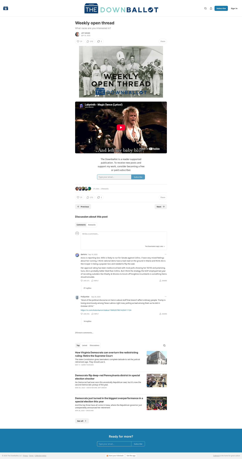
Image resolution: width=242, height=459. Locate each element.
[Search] (205, 8)
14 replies (87, 321)
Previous (85, 206)
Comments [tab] (81, 225)
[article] (121, 360)
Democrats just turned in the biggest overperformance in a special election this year (109, 400)
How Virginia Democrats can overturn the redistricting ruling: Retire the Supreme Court (106, 354)
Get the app (131, 456)
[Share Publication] (211, 8)
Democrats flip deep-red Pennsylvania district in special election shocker (107, 377)
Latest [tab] (84, 345)
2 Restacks (105, 189)
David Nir (90, 388)
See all (80, 421)
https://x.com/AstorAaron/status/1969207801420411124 (106, 310)
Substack (216, 456)
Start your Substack (116, 456)
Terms (31, 456)
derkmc (84, 254)
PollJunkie (85, 296)
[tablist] (86, 224)
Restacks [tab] (91, 225)
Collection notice (40, 456)
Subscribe (221, 8)
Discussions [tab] (94, 345)
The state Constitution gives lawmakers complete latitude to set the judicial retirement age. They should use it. (107, 360)
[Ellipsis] (166, 254)
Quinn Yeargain (87, 365)
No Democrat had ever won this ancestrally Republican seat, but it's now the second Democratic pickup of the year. (108, 383)
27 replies (87, 288)
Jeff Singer (85, 33)
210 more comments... (84, 333)
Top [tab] (78, 345)
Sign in (234, 8)
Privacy (25, 456)
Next (159, 206)
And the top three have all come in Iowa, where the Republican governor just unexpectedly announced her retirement (108, 406)
